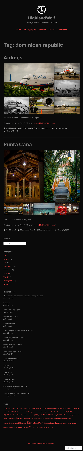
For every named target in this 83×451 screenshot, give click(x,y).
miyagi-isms (37, 418)
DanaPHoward (11, 128)
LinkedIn (63, 30)
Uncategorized (44, 128)
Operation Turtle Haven (12, 344)
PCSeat (21, 423)
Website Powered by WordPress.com (41, 444)
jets (73, 415)
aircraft (5, 408)
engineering (69, 412)
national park (57, 418)
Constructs (7, 372)
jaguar (67, 415)
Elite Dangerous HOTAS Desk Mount (18, 330)
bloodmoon (49, 408)
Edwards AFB (8, 379)
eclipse (45, 412)
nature (63, 418)
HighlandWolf (41, 17)
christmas (76, 408)
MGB (32, 418)
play (53, 423)
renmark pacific (67, 423)
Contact (52, 30)
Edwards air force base (53, 412)
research (74, 423)
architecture (19, 408)
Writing (6, 284)
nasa (51, 418)
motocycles (47, 418)
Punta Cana (17, 144)
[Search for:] (14, 243)
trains (27, 427)
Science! (6, 302)
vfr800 (40, 427)
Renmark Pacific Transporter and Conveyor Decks (23, 295)
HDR (49, 415)
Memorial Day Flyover (12, 309)
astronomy (31, 408)
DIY (27, 411)
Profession (6, 270)
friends (26, 415)
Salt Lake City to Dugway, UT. (15, 386)
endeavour (62, 412)
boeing (54, 408)
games (32, 415)
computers (14, 411)
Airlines (12, 57)
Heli (52, 415)
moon (42, 418)
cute (25, 412)
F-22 (13, 415)
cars (71, 408)
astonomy (25, 408)
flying (23, 415)
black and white (40, 408)
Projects (42, 30)
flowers (19, 415)
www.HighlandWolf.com (44, 123)
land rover (13, 418)
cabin (57, 408)
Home (18, 30)
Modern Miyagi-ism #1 (12, 351)
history (59, 415)
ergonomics (7, 414)
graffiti (41, 415)
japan (70, 415)
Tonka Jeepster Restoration (14, 337)
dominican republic (38, 412)
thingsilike (22, 427)
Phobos (6, 365)
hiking (55, 415)
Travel (36, 128)
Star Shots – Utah (10, 316)
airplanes (11, 408)
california (61, 408)
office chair (15, 423)
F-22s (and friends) (10, 358)
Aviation (6, 259)
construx (21, 412)
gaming (36, 414)
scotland (5, 427)
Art (4, 255)
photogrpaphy (47, 423)
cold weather (7, 412)
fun (29, 415)
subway (11, 427)
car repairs (67, 408)
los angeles (26, 418)
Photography (30, 30)
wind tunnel (45, 427)
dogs (31, 412)
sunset (15, 427)
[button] (28, 80)
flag (16, 415)
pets (25, 423)
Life (21, 128)
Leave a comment (60, 128)
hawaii (45, 415)
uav (37, 427)
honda (63, 415)
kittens (76, 415)
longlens (19, 418)
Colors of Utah (9, 323)
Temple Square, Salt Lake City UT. (17, 393)
